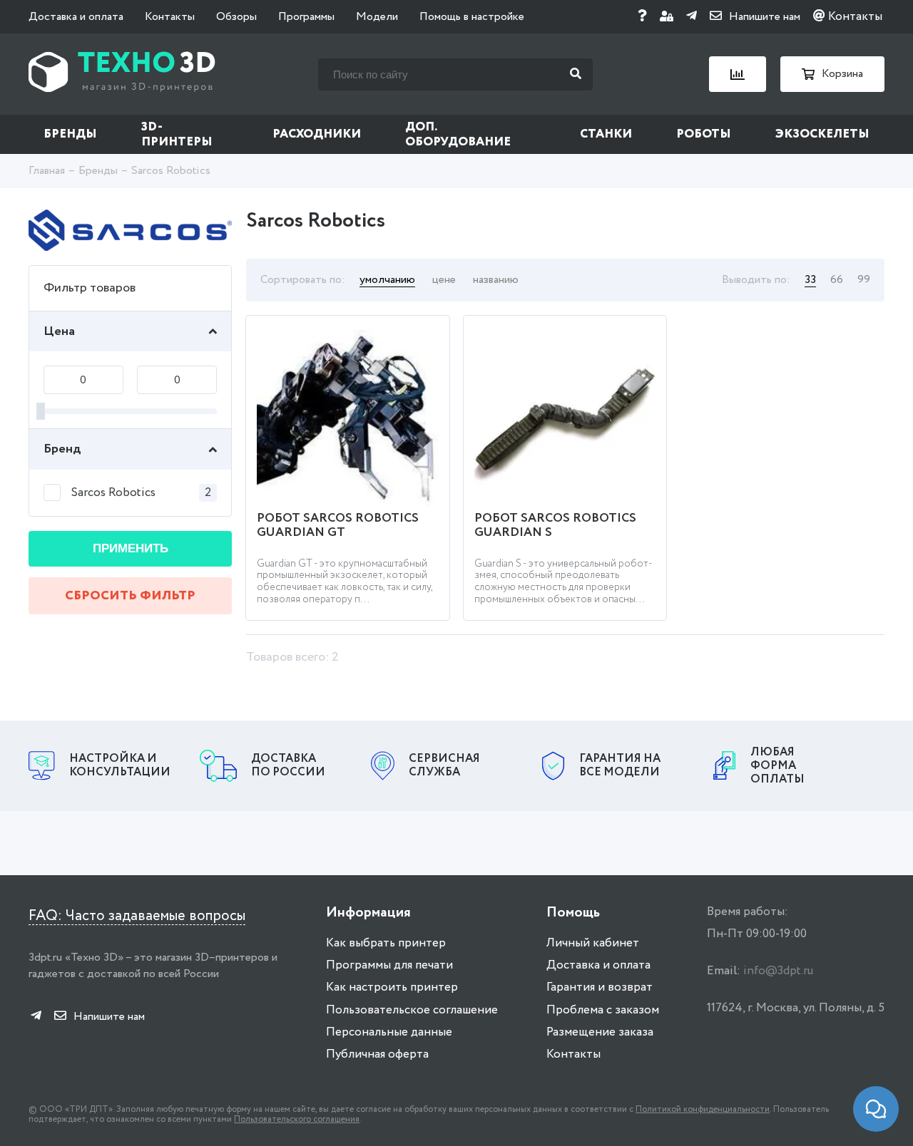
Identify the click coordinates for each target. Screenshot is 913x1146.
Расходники (316, 134)
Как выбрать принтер (386, 943)
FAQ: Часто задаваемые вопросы (137, 916)
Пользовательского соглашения (296, 1119)
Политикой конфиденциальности (703, 1109)
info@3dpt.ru (778, 971)
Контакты (170, 17)
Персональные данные (389, 1032)
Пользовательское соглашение (412, 1010)
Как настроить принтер (392, 987)
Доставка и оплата (76, 17)
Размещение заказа (599, 1032)
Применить (130, 548)
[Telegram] (691, 16)
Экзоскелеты (822, 134)
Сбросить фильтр (130, 596)
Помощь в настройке (471, 17)
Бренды (70, 134)
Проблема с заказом (602, 1010)
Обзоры (236, 17)
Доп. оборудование (458, 134)
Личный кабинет (592, 943)
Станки (606, 134)
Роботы (703, 134)
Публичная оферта (377, 1054)
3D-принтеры (177, 134)
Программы (306, 17)
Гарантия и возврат (599, 987)
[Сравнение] (737, 74)
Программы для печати (389, 965)
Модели (377, 17)
